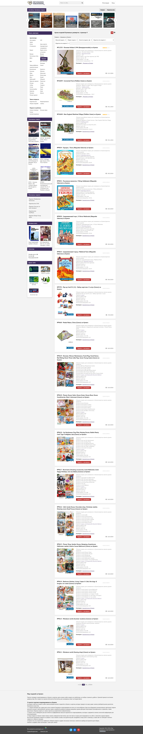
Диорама (43, 59)
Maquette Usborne (85, 155)
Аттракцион (33, 46)
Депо (31, 58)
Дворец (42, 56)
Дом (31, 61)
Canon (82, 295)
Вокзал (42, 54)
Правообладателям (32, 731)
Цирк (41, 91)
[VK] (74, 729)
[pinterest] (78, 729)
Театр (41, 87)
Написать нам (44, 731)
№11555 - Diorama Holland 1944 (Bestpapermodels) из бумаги (77, 47)
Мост (31, 77)
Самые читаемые (34, 110)
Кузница (32, 71)
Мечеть (31, 75)
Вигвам (31, 54)
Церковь (32, 91)
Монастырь (43, 75)
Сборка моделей (34, 103)
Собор (31, 85)
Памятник (42, 81)
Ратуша (31, 83)
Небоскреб (32, 79)
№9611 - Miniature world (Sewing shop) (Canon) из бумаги (76, 652)
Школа (42, 93)
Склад (41, 83)
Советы (42, 103)
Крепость (42, 69)
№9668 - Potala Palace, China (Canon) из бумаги (72, 322)
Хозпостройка (33, 89)
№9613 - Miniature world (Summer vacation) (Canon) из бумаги (77, 619)
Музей (41, 77)
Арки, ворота (43, 44)
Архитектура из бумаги (88, 131)
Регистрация (105, 3)
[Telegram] (70, 729)
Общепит (42, 79)
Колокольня (33, 69)
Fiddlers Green (85, 87)
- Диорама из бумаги (87, 63)
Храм (41, 89)
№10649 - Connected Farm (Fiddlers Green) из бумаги (74, 81)
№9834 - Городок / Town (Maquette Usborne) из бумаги (75, 148)
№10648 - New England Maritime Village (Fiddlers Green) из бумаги (79, 114)
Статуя (31, 87)
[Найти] (82, 3)
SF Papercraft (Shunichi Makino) (93, 375)
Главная (102, 10)
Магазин (42, 71)
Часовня (32, 93)
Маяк (31, 73)
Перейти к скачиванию (83, 73)
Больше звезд (43, 110)
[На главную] (36, 3)
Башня (31, 50)
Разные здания (33, 95)
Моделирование (44, 101)
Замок (41, 65)
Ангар (31, 44)
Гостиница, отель (34, 56)
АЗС (41, 40)
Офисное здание (34, 81)
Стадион (42, 85)
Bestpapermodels (86, 53)
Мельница (42, 73)
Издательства (111, 10)
